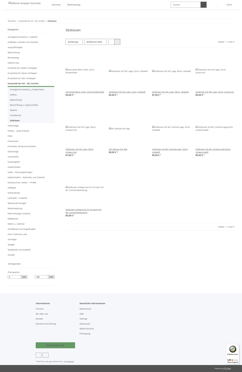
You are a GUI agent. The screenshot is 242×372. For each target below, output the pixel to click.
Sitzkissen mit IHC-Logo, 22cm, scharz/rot (215, 92)
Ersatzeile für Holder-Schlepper (22, 68)
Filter (10, 136)
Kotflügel (12, 187)
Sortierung (73, 42)
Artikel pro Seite (94, 42)
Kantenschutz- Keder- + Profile (22, 182)
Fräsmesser (13, 141)
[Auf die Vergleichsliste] (92, 56)
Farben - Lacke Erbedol (18, 130)
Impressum (85, 323)
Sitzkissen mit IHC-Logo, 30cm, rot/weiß (170, 92)
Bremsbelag (13, 57)
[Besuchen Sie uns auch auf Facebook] (38, 355)
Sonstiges (12, 239)
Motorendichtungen (17, 203)
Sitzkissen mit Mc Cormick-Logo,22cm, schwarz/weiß (213, 151)
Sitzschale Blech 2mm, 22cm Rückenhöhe (85, 92)
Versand (70, 361)
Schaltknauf (15, 115)
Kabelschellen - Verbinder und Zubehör (26, 177)
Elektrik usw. (13, 62)
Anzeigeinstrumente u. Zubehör (23, 37)
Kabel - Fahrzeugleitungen (20, 172)
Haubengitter (14, 162)
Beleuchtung (14, 52)
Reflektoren (13, 218)
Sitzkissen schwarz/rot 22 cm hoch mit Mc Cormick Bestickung (83, 211)
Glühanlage (13, 151)
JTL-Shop (227, 368)
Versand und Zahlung (46, 323)
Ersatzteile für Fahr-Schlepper (22, 78)
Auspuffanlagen (15, 47)
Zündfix (11, 255)
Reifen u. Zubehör (16, 224)
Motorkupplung (15, 208)
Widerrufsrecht (87, 328)
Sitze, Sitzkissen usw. (17, 234)
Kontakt (39, 318)
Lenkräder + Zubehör (17, 198)
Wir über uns (42, 313)
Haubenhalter (14, 167)
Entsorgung (85, 333)
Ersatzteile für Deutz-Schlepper (22, 73)
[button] (111, 42)
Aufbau (13, 94)
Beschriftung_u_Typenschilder (24, 105)
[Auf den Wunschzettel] (99, 56)
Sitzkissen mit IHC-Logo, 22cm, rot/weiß (127, 92)
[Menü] (237, 345)
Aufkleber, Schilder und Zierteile (23, 42)
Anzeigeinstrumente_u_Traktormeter (27, 89)
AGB (81, 313)
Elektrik (13, 110)
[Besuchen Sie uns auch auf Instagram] (45, 355)
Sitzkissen (15, 120)
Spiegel (11, 244)
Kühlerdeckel (14, 193)
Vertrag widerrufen (55, 345)
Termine (40, 308)
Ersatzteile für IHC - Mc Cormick (23, 83)
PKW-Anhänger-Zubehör (19, 213)
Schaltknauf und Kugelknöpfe (21, 229)
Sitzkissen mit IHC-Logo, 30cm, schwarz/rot (80, 151)
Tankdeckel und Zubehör (19, 249)
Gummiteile (13, 156)
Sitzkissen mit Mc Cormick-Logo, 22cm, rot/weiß (170, 151)
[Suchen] (204, 5)
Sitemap (83, 318)
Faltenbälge (13, 125)
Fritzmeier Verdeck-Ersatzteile (22, 146)
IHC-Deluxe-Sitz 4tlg (118, 149)
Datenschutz (85, 308)
